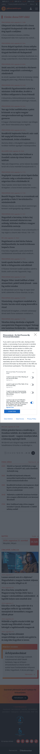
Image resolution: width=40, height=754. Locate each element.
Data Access (20, 419)
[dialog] (20, 377)
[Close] (36, 335)
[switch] (32, 377)
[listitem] (20, 372)
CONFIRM (12, 411)
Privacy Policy (31, 419)
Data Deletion (8, 419)
